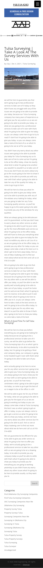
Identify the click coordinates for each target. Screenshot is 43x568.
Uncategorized (10, 550)
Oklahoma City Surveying (14, 505)
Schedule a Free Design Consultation (21, 12)
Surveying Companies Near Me (16, 516)
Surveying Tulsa (10, 531)
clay (8, 64)
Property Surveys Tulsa (13, 513)
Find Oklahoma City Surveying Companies (21, 494)
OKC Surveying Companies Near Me (18, 501)
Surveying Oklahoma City (14, 527)
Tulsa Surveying (29, 64)
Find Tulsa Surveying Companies (17, 498)
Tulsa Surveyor (10, 546)
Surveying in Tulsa (11, 524)
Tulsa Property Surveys (13, 539)
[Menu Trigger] (37, 4)
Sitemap (26, 565)
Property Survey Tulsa (13, 509)
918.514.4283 (20, 4)
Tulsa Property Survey (13, 535)
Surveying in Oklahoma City (15, 520)
